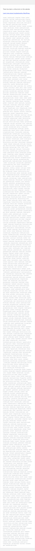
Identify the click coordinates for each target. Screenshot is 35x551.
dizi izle (22, 536)
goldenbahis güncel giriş (9, 384)
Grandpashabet (23, 69)
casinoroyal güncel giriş (25, 436)
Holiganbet (21, 154)
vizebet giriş (13, 432)
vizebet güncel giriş (23, 434)
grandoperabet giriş (20, 209)
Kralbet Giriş (26, 260)
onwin (4, 67)
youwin (9, 446)
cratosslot (26, 190)
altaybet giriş (17, 99)
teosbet (23, 386)
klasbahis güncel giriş (21, 89)
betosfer (26, 84)
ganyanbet (23, 507)
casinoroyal (23, 115)
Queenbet (17, 157)
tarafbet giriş (29, 56)
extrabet (23, 326)
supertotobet (6, 432)
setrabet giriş (13, 395)
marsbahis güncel (8, 335)
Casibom (12, 309)
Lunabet (5, 108)
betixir (12, 53)
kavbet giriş (21, 128)
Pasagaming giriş (7, 311)
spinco (18, 55)
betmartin (20, 267)
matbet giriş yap (18, 444)
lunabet (24, 379)
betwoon (26, 113)
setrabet (5, 263)
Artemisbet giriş (22, 349)
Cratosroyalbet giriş (20, 412)
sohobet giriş (6, 43)
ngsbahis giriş (25, 41)
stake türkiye (21, 533)
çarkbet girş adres (16, 524)
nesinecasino (6, 326)
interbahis (11, 185)
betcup (18, 127)
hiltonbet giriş (18, 466)
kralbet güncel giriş (25, 63)
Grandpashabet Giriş (8, 369)
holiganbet (18, 17)
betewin (20, 359)
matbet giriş (6, 94)
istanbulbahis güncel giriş (9, 342)
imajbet (15, 31)
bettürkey (20, 156)
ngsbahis (26, 96)
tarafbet (27, 92)
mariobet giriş (22, 152)
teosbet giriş (25, 287)
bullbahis (27, 531)
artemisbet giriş (13, 178)
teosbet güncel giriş (8, 472)
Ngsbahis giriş (14, 349)
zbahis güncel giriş (8, 109)
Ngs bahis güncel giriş (20, 241)
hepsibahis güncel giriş (15, 94)
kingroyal (20, 236)
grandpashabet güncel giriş (10, 70)
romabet (16, 98)
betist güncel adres (12, 263)
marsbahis (12, 51)
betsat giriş (29, 209)
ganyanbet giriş (27, 352)
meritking (25, 46)
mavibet (25, 79)
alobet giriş (15, 229)
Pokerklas (23, 482)
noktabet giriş (22, 304)
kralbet (4, 79)
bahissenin (19, 342)
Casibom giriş (25, 258)
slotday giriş (26, 220)
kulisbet (27, 316)
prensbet (5, 449)
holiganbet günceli (7, 31)
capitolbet (17, 58)
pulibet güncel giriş (24, 285)
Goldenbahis (7, 272)
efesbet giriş (14, 207)
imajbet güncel (6, 53)
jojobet (11, 29)
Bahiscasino (22, 277)
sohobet (19, 70)
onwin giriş (15, 46)
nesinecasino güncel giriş (9, 507)
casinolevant (14, 398)
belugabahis (6, 460)
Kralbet (23, 17)
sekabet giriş (15, 69)
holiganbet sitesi (14, 193)
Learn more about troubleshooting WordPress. (16, 13)
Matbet (27, 31)
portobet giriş (6, 379)
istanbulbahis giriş (23, 243)
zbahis (21, 255)
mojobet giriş (12, 521)
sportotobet (18, 123)
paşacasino (11, 261)
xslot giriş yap (21, 299)
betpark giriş (23, 472)
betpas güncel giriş (7, 296)
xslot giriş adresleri (27, 161)
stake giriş (12, 43)
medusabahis (6, 115)
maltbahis (5, 214)
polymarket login (7, 77)
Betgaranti (16, 96)
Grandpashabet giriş (9, 116)
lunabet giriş (6, 29)
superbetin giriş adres (24, 519)
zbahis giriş (27, 188)
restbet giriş (27, 29)
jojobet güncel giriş (16, 24)
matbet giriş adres (21, 403)
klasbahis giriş (11, 108)
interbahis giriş (15, 138)
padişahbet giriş (21, 335)
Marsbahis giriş (19, 84)
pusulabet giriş (13, 91)
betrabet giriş (19, 449)
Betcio (15, 359)
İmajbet (5, 224)
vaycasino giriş (13, 48)
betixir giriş (21, 135)
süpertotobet (19, 410)
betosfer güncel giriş (16, 197)
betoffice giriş (18, 65)
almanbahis (6, 149)
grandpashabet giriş (24, 159)
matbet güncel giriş (17, 161)
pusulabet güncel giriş (23, 150)
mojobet (8, 415)
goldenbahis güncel (8, 72)
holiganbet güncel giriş (9, 89)
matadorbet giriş (25, 164)
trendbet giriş (9, 171)
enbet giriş (18, 149)
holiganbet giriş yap (21, 145)
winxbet (5, 87)
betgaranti (18, 51)
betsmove (19, 357)
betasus (17, 477)
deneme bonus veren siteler (13, 381)
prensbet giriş (9, 96)
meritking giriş (10, 17)
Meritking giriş (23, 509)
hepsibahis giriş (7, 130)
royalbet (5, 383)
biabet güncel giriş (18, 29)
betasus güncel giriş (8, 470)
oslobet (5, 17)
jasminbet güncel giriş (13, 321)
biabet (5, 27)
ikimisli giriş (22, 45)
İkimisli (30, 523)
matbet (13, 38)
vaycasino (26, 372)
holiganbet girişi (13, 434)
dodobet (13, 113)
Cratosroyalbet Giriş (8, 164)
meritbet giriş (6, 401)
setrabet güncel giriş (13, 33)
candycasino (24, 127)
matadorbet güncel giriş (22, 393)
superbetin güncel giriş (19, 350)
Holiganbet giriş (23, 108)
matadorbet (9, 101)
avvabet (29, 80)
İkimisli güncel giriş (20, 367)
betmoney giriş (22, 297)
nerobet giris (6, 118)
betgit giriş (9, 250)
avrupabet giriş (18, 53)
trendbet (29, 87)
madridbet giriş (20, 306)
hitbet (14, 410)
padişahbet (6, 19)
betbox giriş (17, 72)
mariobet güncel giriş (13, 45)
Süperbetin (15, 77)
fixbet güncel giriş (14, 255)
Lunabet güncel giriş (18, 333)
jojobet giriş (21, 48)
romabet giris (11, 103)
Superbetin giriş (7, 39)
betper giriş (15, 277)
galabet (5, 103)
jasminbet (18, 258)
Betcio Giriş (24, 396)
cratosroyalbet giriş (20, 62)
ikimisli (30, 108)
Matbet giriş (19, 231)
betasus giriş (16, 144)
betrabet (22, 185)
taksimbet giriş (6, 41)
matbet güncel (26, 212)
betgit (15, 86)
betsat (13, 176)
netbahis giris (17, 530)
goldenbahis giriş (16, 39)
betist (25, 87)
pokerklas (12, 125)
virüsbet (17, 27)
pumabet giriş (25, 506)
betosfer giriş (9, 159)
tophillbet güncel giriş (13, 234)
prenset (20, 516)
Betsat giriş (27, 437)
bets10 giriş (12, 34)
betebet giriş (28, 48)
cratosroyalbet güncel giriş (23, 343)
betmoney (20, 512)
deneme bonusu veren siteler (10, 50)
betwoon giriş (20, 22)
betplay (22, 121)
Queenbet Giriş (13, 198)
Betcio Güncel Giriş (10, 145)
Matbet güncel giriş (20, 56)
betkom (23, 99)
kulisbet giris (18, 386)
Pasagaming (23, 378)
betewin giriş (25, 51)
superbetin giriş (13, 36)
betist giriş (21, 535)
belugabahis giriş (10, 62)
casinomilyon (13, 55)
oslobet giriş (13, 511)
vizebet (13, 239)
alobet (17, 87)
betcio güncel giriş (25, 55)
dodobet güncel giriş (8, 80)
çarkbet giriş (13, 437)
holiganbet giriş (12, 22)
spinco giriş (21, 50)
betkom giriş (6, 48)
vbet (22, 39)
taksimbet (20, 210)
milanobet (24, 318)
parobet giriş (22, 60)
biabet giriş (12, 56)
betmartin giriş (13, 147)
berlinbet (23, 186)
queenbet (16, 109)
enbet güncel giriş (27, 125)
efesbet (5, 386)
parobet (20, 36)
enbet (8, 497)
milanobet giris (19, 179)
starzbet (26, 128)
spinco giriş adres (22, 280)
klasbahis (18, 43)
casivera (17, 536)
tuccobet (6, 127)
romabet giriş (13, 104)
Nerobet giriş (26, 67)
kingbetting (13, 540)
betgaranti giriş (13, 118)
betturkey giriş (6, 215)
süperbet (5, 337)
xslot (25, 86)
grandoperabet (6, 282)
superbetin (5, 26)
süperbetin (16, 111)
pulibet (27, 17)
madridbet (25, 359)
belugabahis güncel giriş (12, 256)
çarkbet (9, 176)
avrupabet (29, 361)
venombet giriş (24, 381)
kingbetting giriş (7, 268)
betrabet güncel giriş (12, 316)
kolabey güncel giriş (16, 41)
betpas (9, 260)
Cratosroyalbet (18, 132)
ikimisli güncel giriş (15, 75)
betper (24, 451)
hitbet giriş (12, 460)
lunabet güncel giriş (8, 86)
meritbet (5, 280)
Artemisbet (27, 101)
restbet (20, 46)
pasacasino (24, 338)
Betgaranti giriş (21, 408)
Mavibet (24, 420)
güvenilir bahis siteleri (26, 270)
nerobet (5, 229)
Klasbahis (9, 535)
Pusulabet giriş (6, 400)
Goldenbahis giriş (7, 133)
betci (15, 164)
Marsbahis (24, 43)
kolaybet (21, 33)
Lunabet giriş (7, 362)
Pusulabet (26, 156)
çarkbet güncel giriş (22, 383)
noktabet (17, 168)
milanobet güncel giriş (20, 425)
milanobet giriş (21, 31)
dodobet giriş (14, 280)
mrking (11, 21)
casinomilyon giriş (7, 46)
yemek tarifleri (6, 398)
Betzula (17, 176)
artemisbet (28, 251)
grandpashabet (22, 361)
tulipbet (9, 79)
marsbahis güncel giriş (26, 174)
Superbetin (18, 338)
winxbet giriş (6, 442)
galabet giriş (6, 111)
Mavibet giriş (6, 441)
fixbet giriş (11, 19)
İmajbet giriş (23, 483)
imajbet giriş (19, 82)
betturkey (19, 26)
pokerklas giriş (6, 425)
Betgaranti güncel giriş (8, 157)
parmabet (24, 24)
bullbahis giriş (6, 424)
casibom (19, 21)
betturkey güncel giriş (8, 345)
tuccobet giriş (27, 323)
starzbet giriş (10, 27)
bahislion (5, 22)
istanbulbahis (15, 79)
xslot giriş (29, 115)
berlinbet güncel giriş (21, 400)
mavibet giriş (7, 210)
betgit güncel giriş (14, 292)
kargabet (5, 45)
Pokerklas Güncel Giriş (8, 477)
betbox (4, 260)
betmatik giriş (6, 511)
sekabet (27, 38)
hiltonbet (9, 69)
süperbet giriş (12, 26)
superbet (13, 84)
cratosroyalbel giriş (27, 70)
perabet (27, 62)
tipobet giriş (9, 137)
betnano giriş (17, 328)
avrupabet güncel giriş (8, 132)
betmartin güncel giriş (17, 275)
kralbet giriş (6, 123)
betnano (11, 99)
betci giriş (24, 446)
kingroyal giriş (18, 273)
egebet (29, 200)
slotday (13, 446)
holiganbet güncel (10, 106)
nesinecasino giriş (25, 133)
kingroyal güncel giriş (8, 98)
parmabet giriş (28, 121)
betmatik (20, 465)
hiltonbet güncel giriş (20, 169)
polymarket (20, 284)
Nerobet (17, 191)
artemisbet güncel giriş (8, 466)
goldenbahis (27, 162)
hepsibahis (28, 103)
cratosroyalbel (6, 65)
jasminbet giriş (13, 361)
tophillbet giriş (10, 67)
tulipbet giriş (13, 82)
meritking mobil (13, 408)
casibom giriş (6, 104)
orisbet (19, 215)
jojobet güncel (27, 74)
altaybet (10, 144)
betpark (21, 101)
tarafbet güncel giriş (11, 448)
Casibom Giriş (6, 84)
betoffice (27, 536)
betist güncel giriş (7, 63)
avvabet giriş (6, 465)
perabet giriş (11, 179)
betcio (11, 111)
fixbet (15, 21)
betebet (18, 34)
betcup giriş (25, 65)
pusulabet (29, 26)
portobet (29, 152)
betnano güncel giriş (14, 121)
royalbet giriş (7, 323)
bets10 (18, 164)
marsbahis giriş (18, 67)
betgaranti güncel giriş (15, 186)
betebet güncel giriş (19, 319)
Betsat (7, 212)
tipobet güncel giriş (20, 19)
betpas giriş (12, 149)
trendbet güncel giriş (14, 483)
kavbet (7, 294)
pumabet (12, 209)
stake (7, 514)
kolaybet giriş (21, 207)
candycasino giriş (7, 410)
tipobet (13, 130)
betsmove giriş (24, 439)
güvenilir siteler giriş (11, 306)
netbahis (16, 492)
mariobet (17, 185)
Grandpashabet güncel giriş (10, 74)
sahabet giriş (13, 420)
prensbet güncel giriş (24, 390)
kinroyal (27, 306)
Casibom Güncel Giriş (16, 202)
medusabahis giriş (24, 176)
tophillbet (29, 378)
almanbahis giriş (13, 128)
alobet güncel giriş (20, 384)
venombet (24, 214)
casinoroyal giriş (27, 202)
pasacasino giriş (8, 473)
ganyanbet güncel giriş (14, 454)
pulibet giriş (6, 125)
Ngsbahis (5, 33)
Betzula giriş (14, 210)
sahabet (24, 26)
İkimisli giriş (6, 244)
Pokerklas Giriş (9, 530)
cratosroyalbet (16, 63)
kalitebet (24, 268)
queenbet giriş (25, 140)
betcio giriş (16, 80)
